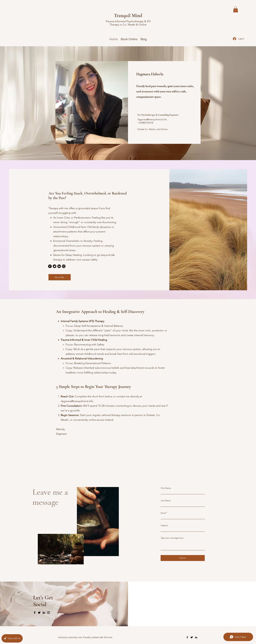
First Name (166, 488)
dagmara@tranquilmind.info (152, 119)
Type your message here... (173, 538)
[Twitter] (54, 266)
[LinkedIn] (59, 266)
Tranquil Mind (128, 15)
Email (163, 513)
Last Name (166, 500)
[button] (235, 9)
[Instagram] (63, 266)
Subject (164, 525)
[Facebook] (50, 266)
